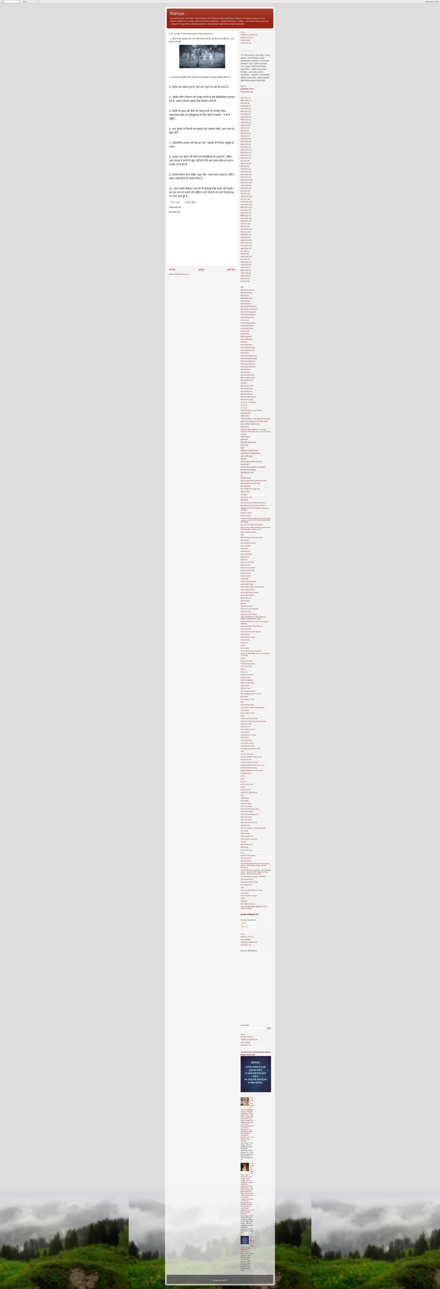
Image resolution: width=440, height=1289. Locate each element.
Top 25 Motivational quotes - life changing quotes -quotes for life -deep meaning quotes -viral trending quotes (256, 872)
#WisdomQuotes (247, 394)
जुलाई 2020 (244, 248)
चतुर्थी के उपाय (245, 427)
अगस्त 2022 (244, 185)
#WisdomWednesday (248, 397)
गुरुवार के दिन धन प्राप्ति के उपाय (250, 424)
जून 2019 (244, 278)
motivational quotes (248, 746)
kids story (244, 672)
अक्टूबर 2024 (245, 117)
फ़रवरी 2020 (244, 262)
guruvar (243, 603)
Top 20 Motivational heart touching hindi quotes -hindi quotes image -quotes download (255, 865)
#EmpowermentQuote (249, 306)
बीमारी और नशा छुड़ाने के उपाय (249, 451)
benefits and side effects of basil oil (253, 503)
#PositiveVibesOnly (247, 375)
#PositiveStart (246, 369)
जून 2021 (244, 224)
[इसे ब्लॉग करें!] (188, 202)
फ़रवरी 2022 (244, 202)
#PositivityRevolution (248, 378)
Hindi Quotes (245, 634)
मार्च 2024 (244, 136)
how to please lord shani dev (251, 651)
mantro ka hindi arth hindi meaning (253, 721)
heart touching (246, 629)
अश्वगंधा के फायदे (246, 413)
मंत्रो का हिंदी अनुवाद (247, 456)
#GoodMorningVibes (248, 314)
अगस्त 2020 (244, 246)
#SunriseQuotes (246, 391)
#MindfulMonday (247, 339)
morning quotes (246, 740)
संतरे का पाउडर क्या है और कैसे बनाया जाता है (254, 481)
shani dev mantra (247, 811)
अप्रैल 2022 (244, 196)
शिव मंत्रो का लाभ (246, 478)
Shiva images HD (247, 836)
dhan (242, 535)
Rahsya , (178, 13)
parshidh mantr (246, 773)
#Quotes (244, 383)
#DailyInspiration (247, 293)
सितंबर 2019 (245, 270)
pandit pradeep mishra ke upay (252, 770)
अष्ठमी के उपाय (245, 416)
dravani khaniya (246, 554)
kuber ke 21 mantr (247, 683)
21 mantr (244, 408)
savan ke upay (246, 803)
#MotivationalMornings (249, 356)
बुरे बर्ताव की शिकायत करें (249, 914)
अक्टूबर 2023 (245, 150)
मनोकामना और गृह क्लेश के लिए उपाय (251, 462)
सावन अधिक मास (245, 486)
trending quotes (246, 885)
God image (245, 579)
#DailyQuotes (245, 301)
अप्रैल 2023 (244, 163)
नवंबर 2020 (244, 237)
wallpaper (244, 901)
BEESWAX (244, 500)
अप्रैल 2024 (244, 133)
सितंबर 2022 (245, 183)
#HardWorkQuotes (247, 317)
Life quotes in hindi (247, 699)
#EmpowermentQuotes (249, 309)
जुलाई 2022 (244, 188)
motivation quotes (247, 743)
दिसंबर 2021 (244, 207)
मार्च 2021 (244, 232)
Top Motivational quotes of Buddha (253, 876)
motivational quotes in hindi (250, 748)
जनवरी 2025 (245, 109)
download (244, 548)
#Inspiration (245, 320)
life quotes (244, 696)
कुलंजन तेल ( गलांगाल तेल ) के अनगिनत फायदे (254, 421)
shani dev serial (246, 817)
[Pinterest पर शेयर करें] (195, 202)
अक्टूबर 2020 (245, 240)
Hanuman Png (246, 611)
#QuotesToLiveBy (247, 386)
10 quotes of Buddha (248, 402)
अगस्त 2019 (244, 273)
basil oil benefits (246, 497)
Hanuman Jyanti (246, 606)
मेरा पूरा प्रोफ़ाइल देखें (247, 92)
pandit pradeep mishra (249, 768)
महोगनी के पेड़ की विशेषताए (248, 470)
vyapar (243, 898)
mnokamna (245, 737)
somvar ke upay (246, 850)
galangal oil (245, 557)
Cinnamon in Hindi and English (252, 525)
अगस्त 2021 (244, 218)
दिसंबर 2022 (244, 174)
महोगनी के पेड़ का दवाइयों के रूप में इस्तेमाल (253, 467)
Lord (242, 702)
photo (243, 776)
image (243, 658)
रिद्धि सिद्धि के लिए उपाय (247, 473)
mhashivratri (245, 732)
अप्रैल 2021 (244, 229)
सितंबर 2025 (245, 100)
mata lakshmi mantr (248, 729)
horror (243, 645)
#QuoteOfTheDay (247, 380)
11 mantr (244, 405)
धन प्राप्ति (243, 434)
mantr (243, 716)
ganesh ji (244, 559)
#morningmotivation (248, 350)
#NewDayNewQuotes (248, 367)
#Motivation (245, 353)
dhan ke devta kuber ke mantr (251, 537)
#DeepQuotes (246, 304)
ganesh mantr (246, 565)
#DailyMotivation (247, 298)
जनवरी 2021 (245, 235)
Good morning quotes (248, 581)
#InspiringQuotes (247, 328)
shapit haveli (245, 825)
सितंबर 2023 (245, 152)
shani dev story (246, 820)
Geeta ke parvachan (248, 568)
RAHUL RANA (248, 89)
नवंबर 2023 (244, 147)
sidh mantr (244, 847)
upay (242, 887)
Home (243, 32)
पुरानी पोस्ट (231, 269)
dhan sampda (246, 546)
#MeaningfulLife (246, 336)
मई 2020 (243, 254)
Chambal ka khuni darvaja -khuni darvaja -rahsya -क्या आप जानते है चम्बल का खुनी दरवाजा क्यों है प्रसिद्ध (255, 520)
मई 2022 (243, 194)
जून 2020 (244, 251)
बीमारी (242, 448)
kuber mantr (245, 685)
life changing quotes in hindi (251, 694)
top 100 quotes (246, 861)
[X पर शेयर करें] (190, 202)
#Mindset (244, 342)
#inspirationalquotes (248, 323)
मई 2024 (243, 131)
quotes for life (245, 790)
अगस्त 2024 (244, 122)
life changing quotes (248, 691)
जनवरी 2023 (245, 172)
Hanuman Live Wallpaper (250, 609)
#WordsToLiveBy (247, 399)
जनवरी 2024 (245, 141)
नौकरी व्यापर (244, 440)
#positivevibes (246, 372)
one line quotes (246, 759)
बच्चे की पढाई (244, 445)
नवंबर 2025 (244, 98)
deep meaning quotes (248, 532)
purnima (244, 781)
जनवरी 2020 (245, 265)
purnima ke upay (247, 784)
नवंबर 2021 (244, 210)
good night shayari (247, 595)
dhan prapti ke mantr (248, 543)
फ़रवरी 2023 (244, 169)
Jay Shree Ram (246, 666)
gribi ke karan (245, 600)
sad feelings (245, 798)
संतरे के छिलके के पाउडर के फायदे (250, 483)
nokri (242, 751)
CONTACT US (246, 43)
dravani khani (245, 551)
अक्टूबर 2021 (245, 213)
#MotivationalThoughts (249, 358)
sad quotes (245, 801)
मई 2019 (243, 281)
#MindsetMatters (247, 345)
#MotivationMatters (247, 361)
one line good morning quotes (251, 757)
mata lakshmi (245, 726)
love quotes (245, 710)
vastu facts (244, 893)
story (242, 853)
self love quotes (246, 806)
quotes (243, 787)
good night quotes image (250, 592)
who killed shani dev (248, 904)
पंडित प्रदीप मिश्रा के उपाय (248, 442)
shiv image (244, 831)
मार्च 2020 (244, 259)
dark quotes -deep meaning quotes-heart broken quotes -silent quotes (255, 528)
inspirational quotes (248, 664)
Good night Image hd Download (252, 587)
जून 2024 (244, 128)
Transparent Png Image (249, 882)
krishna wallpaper (247, 680)
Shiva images (245, 833)
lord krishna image (247, 705)
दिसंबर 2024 (244, 111)
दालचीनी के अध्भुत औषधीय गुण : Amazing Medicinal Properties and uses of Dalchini (256, 430)
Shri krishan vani (247, 844)
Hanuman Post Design (249, 614)
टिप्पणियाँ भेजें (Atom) (182, 274)
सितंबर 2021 (245, 216)
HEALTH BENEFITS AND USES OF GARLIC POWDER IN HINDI (253, 618)
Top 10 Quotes (246, 858)
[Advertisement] (256, 986)
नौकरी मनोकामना (245, 437)
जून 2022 (244, 191)
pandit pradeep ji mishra (249, 762)
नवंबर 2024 (244, 114)
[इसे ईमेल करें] (186, 202)
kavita (243, 669)
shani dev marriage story (250, 814)
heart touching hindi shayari (251, 631)
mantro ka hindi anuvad (249, 718)
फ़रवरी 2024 (244, 139)
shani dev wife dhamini (249, 822)
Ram (242, 795)
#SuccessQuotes (247, 388)
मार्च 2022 (244, 199)
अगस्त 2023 (244, 155)
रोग (241, 475)
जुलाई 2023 (244, 158)
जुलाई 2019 (244, 276)
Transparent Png (247, 879)
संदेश (245, 923)
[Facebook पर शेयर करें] (192, 202)
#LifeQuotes (245, 331)
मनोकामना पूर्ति (245, 464)
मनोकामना (243, 459)
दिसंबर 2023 (244, 144)
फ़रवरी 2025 (244, 106)
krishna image (246, 677)
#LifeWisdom (245, 334)
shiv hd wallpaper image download (253, 828)
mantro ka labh (246, 724)
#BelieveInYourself (247, 290)
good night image (247, 584)
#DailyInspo (245, 295)
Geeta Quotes (246, 573)
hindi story (244, 642)
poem (243, 779)
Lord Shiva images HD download (252, 707)
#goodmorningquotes (248, 312)
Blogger (216, 1280)
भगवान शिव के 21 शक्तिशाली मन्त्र (251, 453)
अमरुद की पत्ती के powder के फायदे (251, 410)
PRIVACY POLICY (247, 37)
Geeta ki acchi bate (248, 570)
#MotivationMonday (248, 364)
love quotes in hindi (248, 713)
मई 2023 (243, 161)
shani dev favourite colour (250, 809)
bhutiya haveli (246, 515)
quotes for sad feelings (249, 792)
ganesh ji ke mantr (247, 562)
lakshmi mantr (246, 688)
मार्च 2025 (244, 103)
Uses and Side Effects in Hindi (251, 890)
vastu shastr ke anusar (249, 895)
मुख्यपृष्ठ (201, 269)
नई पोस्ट (172, 269)
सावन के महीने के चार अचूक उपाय (250, 489)
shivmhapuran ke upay (249, 839)
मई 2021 (243, 226)
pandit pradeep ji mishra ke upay (252, 765)
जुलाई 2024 (244, 125)
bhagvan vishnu (246, 513)
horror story (245, 648)
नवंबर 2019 (244, 267)
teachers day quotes (248, 855)
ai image (244, 494)
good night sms (246, 598)
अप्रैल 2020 (244, 257)
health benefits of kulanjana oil (252, 626)
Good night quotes (247, 589)
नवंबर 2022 (244, 177)
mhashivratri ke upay (248, 735)
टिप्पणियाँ (246, 927)
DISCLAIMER (245, 40)
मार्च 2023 (244, 166)
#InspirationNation (247, 325)
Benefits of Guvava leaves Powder (253, 505)
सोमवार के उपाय (245, 492)
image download (247, 661)
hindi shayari (245, 640)
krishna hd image (247, 675)
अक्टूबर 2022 (245, 180)
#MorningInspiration (248, 347)
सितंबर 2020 (245, 243)
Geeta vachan (246, 576)
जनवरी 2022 (245, 205)
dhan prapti (245, 540)
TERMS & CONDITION (249, 35)
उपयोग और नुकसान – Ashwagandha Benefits (255, 419)
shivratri (243, 842)
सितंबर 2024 (245, 120)
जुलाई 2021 (244, 221)
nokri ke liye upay (247, 754)
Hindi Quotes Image (248, 637)
